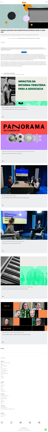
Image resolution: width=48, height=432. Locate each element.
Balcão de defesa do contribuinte (5, 362)
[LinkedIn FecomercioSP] (33, 423)
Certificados (3, 405)
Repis (1, 367)
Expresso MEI (2, 401)
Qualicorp (2, 386)
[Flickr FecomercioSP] (5, 423)
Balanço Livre (2, 377)
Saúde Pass (2, 389)
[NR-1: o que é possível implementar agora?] (24, 179)
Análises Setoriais (3, 414)
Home (9, 38)
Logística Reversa (3, 371)
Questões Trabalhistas (4, 398)
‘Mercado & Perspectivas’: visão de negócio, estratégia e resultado (13, 332)
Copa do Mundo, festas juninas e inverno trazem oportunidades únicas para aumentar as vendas (18, 151)
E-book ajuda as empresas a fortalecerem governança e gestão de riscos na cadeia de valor (17, 286)
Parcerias (2, 382)
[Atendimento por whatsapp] (45, 429)
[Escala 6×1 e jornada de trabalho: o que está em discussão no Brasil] (24, 225)
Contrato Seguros (3, 391)
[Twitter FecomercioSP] (14, 423)
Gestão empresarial (14, 38)
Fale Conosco (24, 427)
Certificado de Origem (4, 407)
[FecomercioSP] (3, 358)
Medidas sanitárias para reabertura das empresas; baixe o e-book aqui (29, 38)
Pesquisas (2, 413)
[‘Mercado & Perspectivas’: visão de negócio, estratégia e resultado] (24, 316)
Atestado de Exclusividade (4, 373)
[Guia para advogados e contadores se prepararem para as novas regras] (24, 91)
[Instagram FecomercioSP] (42, 423)
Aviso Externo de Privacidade (24, 428)
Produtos (2, 361)
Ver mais (3, 348)
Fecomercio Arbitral (3, 368)
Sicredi (2, 388)
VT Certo (2, 374)
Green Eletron (3, 385)
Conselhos (2, 376)
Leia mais (24, 52)
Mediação (2, 364)
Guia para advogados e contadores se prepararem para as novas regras (14, 107)
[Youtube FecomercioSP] (24, 423)
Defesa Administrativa (4, 365)
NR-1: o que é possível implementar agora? (9, 195)
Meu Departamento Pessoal (4, 395)
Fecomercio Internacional (4, 370)
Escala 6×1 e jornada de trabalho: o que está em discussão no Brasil (13, 241)
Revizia (2, 383)
